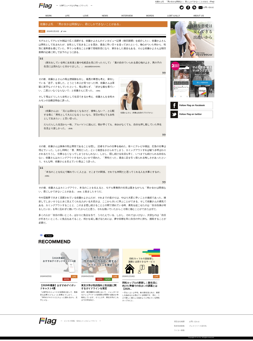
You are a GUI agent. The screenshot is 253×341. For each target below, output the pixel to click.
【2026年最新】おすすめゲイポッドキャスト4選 (58, 287)
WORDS (150, 15)
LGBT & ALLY (173, 15)
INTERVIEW (127, 15)
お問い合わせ (208, 7)
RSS (194, 7)
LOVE (85, 15)
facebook (188, 7)
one (64, 31)
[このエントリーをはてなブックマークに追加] (41, 235)
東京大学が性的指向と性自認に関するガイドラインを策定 (98, 287)
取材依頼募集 (179, 326)
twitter (181, 7)
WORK (48, 15)
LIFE (67, 15)
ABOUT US (198, 15)
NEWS (105, 15)
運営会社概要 (179, 322)
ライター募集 (179, 330)
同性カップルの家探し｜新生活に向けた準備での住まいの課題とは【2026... (139, 285)
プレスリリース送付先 (198, 326)
